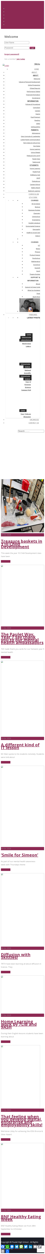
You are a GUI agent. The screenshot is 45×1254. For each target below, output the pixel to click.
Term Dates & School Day (31, 143)
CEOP (38, 178)
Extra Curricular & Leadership (30, 136)
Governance (36, 98)
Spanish (37, 268)
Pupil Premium (35, 117)
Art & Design (36, 204)
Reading (37, 120)
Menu (37, 64)
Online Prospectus (34, 85)
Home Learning (35, 149)
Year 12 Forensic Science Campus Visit (26, 386)
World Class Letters (26, 345)
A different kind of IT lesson (20, 746)
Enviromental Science (33, 226)
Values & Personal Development (29, 82)
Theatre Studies (35, 274)
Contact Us (25, 24)
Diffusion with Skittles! (15, 956)
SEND (38, 123)
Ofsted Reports (35, 88)
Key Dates (36, 146)
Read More (5, 561)
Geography (36, 229)
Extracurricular (26, 337)
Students (34, 165)
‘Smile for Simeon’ (19, 855)
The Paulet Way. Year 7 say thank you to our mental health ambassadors (22, 638)
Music (38, 249)
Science (27, 367)
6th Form (33, 197)
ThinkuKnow (36, 181)
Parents (35, 130)
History (37, 236)
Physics (37, 252)
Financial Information (33, 95)
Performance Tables (33, 91)
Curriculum (36, 107)
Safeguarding (35, 127)
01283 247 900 (12, 3)
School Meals (35, 152)
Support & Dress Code (32, 287)
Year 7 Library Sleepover (26, 415)
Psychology (36, 258)
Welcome (25, 8)
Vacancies (34, 420)
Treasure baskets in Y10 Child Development (21, 543)
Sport (38, 271)
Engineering (36, 220)
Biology (37, 207)
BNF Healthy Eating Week (21, 1218)
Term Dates (25, 11)
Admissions (25, 15)
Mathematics (35, 261)
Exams (38, 114)
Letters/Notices (26, 340)
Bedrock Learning (34, 191)
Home (36, 69)
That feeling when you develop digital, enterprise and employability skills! (21, 1121)
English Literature (34, 223)
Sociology (36, 265)
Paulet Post (36, 172)
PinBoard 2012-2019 (33, 156)
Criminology (36, 216)
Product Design (35, 255)
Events (29, 334)
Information (33, 101)
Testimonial (36, 162)
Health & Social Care (33, 233)
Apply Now (36, 297)
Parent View (36, 159)
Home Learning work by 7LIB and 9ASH (19, 1024)
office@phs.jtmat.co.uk (30, 3)
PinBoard (33, 315)
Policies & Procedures (25, 18)
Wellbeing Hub (35, 175)
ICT (39, 245)
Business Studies (34, 210)
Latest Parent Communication (30, 140)
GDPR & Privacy (25, 21)
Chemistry (36, 213)
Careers (37, 111)
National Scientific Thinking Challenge (27, 374)
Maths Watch (35, 188)
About (35, 72)
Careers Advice (35, 184)
